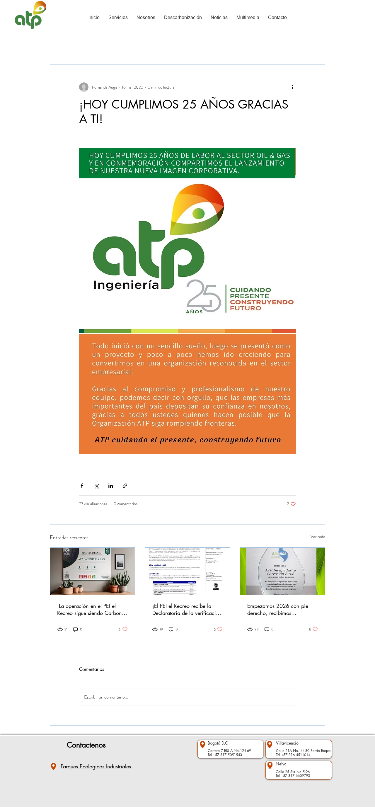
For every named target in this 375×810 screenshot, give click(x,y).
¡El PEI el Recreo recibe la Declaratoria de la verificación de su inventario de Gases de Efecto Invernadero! (187, 609)
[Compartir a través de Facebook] (82, 485)
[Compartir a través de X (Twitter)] (96, 485)
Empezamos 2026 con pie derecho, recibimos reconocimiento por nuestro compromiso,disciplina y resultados (278, 609)
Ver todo (318, 537)
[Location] (53, 766)
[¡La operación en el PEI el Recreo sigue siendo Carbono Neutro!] (92, 571)
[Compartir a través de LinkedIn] (110, 485)
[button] (318, 47)
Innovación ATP (155, 47)
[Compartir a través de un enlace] (125, 485)
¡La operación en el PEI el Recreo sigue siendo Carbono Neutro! (91, 609)
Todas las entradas (65, 47)
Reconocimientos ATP (111, 47)
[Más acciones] (292, 87)
